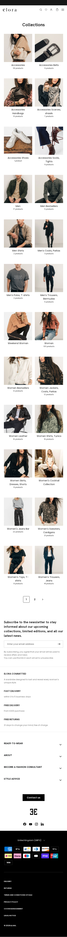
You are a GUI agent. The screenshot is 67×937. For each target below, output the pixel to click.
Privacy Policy (11, 902)
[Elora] (10, 9)
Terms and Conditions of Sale (18, 895)
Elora (13, 925)
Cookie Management (13, 909)
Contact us (33, 797)
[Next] (43, 599)
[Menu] (62, 9)
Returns (8, 888)
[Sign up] (59, 644)
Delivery (8, 881)
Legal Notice (10, 915)
